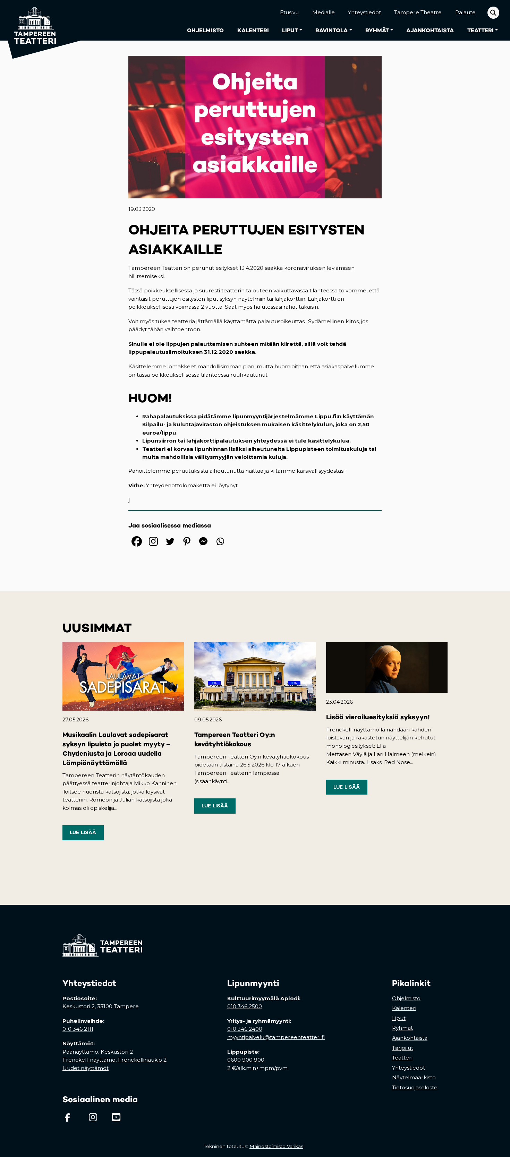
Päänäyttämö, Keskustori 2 (97, 1051)
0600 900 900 (245, 1059)
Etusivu (289, 12)
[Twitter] (170, 541)
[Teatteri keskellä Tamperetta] (31, 20)
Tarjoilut (402, 1048)
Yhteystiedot (364, 12)
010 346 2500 (244, 1006)
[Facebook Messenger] (203, 541)
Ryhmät (377, 30)
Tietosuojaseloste (414, 1087)
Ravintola (331, 30)
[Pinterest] (187, 541)
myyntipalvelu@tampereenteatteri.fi (276, 1037)
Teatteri (480, 30)
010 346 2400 (244, 1029)
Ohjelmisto (205, 30)
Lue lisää (83, 832)
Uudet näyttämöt (85, 1068)
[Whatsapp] (220, 541)
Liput (290, 30)
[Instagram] (153, 541)
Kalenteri (253, 30)
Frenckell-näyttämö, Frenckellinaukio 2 (114, 1059)
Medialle (323, 12)
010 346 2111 (77, 1029)
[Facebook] (137, 541)
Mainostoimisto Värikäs (277, 1146)
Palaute (465, 12)
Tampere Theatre (418, 12)
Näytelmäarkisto (414, 1077)
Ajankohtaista (430, 30)
